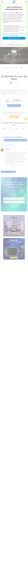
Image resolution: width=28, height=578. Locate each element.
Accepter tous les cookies (14, 38)
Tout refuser (14, 41)
